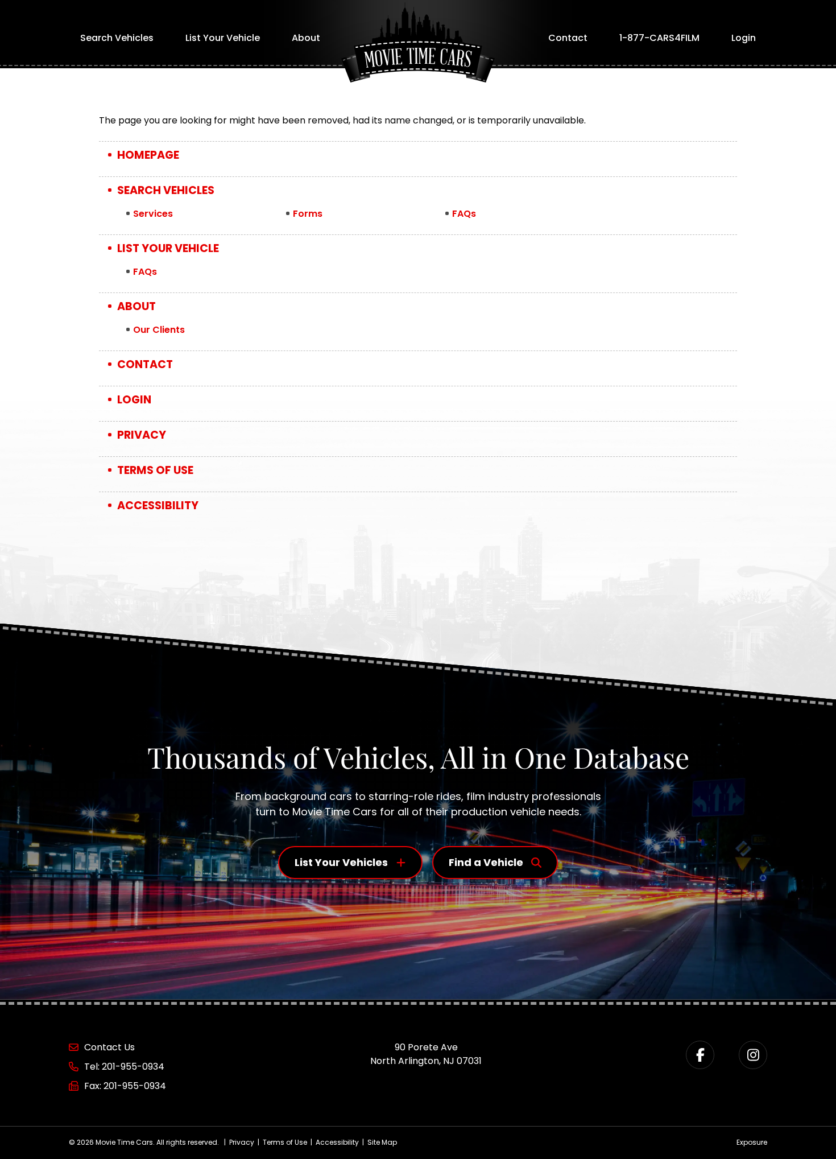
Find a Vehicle (486, 862)
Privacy (141, 435)
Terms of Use (155, 470)
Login (743, 37)
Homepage (148, 155)
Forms (307, 213)
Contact (567, 37)
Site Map (382, 1142)
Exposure (751, 1142)
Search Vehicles (117, 37)
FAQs (464, 213)
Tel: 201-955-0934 (124, 1066)
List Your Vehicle (222, 37)
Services (153, 213)
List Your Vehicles (341, 862)
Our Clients (159, 329)
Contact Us (109, 1047)
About (306, 37)
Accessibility (157, 505)
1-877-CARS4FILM (659, 37)
